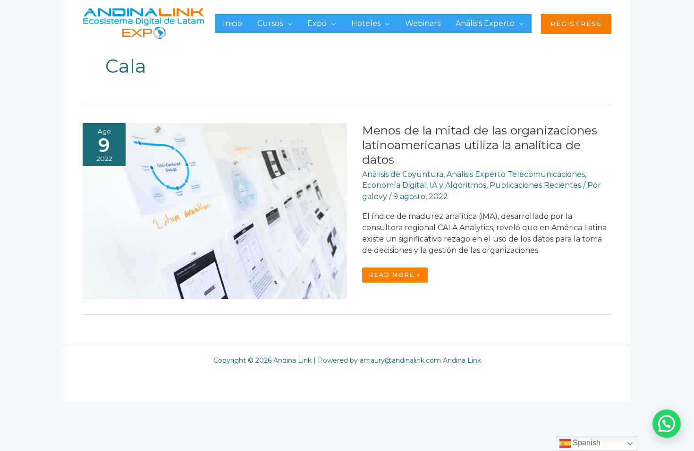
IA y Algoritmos (458, 185)
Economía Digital (394, 185)
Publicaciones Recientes (535, 185)
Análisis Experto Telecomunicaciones (516, 174)
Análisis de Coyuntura (402, 174)
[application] (287, 23)
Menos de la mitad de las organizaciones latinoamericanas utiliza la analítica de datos (479, 145)
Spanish (586, 443)
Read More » (398, 277)
